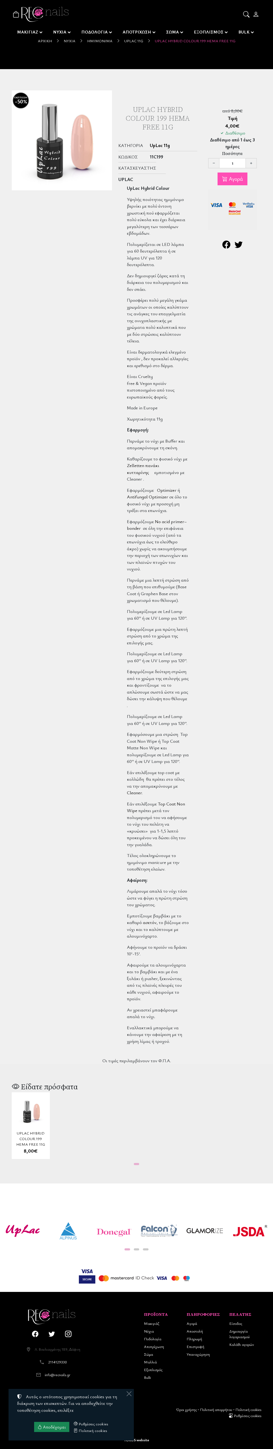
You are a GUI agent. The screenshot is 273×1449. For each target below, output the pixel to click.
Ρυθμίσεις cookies (247, 1415)
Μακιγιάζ (151, 1323)
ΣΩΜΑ (172, 32)
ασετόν (149, 922)
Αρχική (45, 40)
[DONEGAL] (113, 1231)
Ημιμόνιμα (100, 40)
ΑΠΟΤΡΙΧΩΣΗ (137, 32)
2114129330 (57, 1361)
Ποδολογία (152, 1338)
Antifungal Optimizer (147, 497)
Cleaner (134, 792)
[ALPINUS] (68, 1231)
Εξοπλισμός (153, 1369)
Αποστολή (195, 1331)
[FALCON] (159, 1231)
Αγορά (235, 178)
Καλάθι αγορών (241, 1344)
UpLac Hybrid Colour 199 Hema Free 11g (195, 40)
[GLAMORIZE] (204, 1231)
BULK (244, 32)
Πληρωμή (194, 1338)
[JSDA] (250, 1231)
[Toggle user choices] (256, 14)
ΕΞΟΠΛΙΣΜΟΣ (208, 32)
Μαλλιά (150, 1361)
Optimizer (166, 490)
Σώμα (148, 1354)
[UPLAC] (22, 1231)
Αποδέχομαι (54, 1427)
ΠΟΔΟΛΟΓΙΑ (94, 32)
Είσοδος (235, 1323)
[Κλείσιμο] (129, 1393)
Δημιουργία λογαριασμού (239, 1334)
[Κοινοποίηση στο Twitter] (239, 246)
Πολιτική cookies (248, 1409)
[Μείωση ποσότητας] (213, 163)
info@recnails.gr (57, 1374)
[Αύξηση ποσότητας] (251, 163)
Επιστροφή (195, 1346)
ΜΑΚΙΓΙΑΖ (27, 32)
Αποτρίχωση (154, 1346)
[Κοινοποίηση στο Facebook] (226, 246)
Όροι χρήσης (186, 1409)
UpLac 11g (133, 40)
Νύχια (69, 40)
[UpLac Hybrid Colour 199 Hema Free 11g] (62, 140)
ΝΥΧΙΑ (59, 32)
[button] (246, 14)
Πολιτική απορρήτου (216, 1409)
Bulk (147, 1377)
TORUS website (136, 1439)
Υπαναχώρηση (198, 1354)
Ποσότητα (232, 153)
